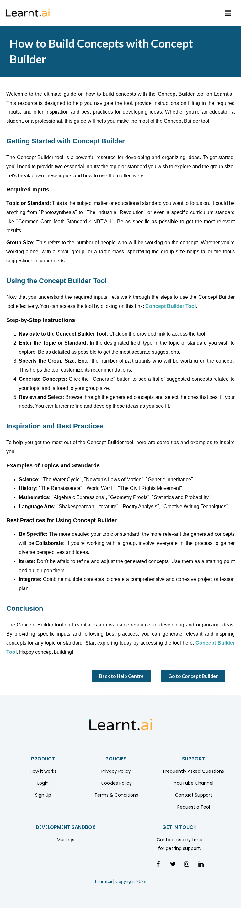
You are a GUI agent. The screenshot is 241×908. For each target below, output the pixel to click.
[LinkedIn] (200, 864)
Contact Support (193, 795)
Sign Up (43, 795)
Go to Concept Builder (193, 676)
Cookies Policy (116, 783)
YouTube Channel (193, 783)
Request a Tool (193, 807)
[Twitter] (172, 864)
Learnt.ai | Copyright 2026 (120, 881)
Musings (65, 839)
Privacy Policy (116, 771)
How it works (43, 771)
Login (43, 783)
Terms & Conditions (116, 795)
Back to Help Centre (121, 676)
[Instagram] (186, 864)
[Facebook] (158, 864)
